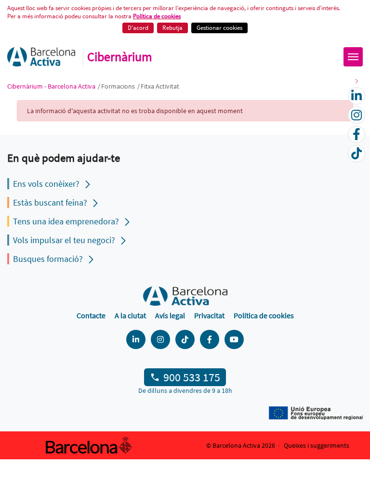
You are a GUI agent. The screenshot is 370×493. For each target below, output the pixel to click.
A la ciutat (130, 315)
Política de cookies (157, 16)
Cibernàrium (119, 57)
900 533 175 (191, 377)
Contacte (91, 315)
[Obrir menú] (353, 56)
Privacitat (209, 315)
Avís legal (170, 315)
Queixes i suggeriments (316, 445)
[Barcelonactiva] (41, 56)
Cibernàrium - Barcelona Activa (52, 86)
